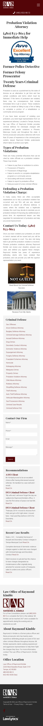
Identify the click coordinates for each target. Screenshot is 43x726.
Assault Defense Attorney (15, 338)
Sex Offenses (11, 324)
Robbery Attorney (12, 384)
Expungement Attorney (14, 352)
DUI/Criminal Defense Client (20, 492)
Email (7, 439)
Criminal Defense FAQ (14, 408)
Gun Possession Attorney (15, 401)
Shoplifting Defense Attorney (16, 387)
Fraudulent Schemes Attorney (17, 359)
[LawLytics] (11, 718)
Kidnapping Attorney (13, 366)
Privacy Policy (18, 704)
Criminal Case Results (14, 405)
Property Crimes (12, 373)
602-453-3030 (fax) (10, 675)
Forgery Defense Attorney (15, 356)
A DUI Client (12, 474)
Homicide (9, 363)
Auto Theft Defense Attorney (16, 394)
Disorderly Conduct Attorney (16, 345)
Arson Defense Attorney (15, 328)
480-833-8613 (8, 672)
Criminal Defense (16, 319)
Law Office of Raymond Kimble (18, 593)
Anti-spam (29, 704)
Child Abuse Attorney (13, 380)
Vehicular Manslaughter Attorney (18, 398)
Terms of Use (7, 704)
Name (8, 422)
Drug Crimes (10, 342)
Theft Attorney (11, 391)
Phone (8, 431)
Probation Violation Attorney (16, 377)
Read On (9, 488)
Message (9, 447)
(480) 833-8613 (23, 13)
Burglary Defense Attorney (15, 331)
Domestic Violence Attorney (16, 349)
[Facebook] (4, 711)
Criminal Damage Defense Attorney (19, 335)
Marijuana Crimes (12, 370)
